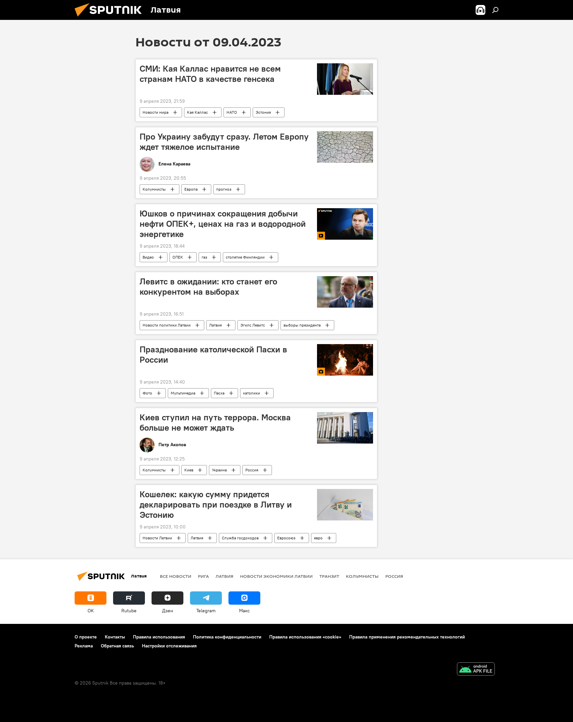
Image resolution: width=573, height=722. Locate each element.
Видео (148, 257)
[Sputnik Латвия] (111, 18)
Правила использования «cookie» (305, 637)
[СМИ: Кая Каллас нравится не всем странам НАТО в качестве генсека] (345, 79)
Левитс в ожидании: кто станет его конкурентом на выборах (208, 286)
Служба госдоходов (240, 537)
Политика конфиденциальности (227, 637)
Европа (191, 189)
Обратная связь (117, 646)
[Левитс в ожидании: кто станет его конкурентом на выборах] (345, 292)
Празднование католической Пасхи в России (213, 354)
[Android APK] (475, 669)
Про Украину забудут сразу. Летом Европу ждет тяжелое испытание (224, 141)
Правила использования (159, 637)
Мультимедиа (183, 393)
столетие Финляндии (245, 257)
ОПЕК (177, 257)
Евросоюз (286, 537)
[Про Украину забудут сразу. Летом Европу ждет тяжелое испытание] (345, 147)
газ (204, 257)
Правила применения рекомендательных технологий (407, 637)
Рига (203, 576)
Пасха (219, 393)
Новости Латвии (157, 537)
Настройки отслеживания (169, 646)
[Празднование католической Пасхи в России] (345, 360)
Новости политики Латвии (167, 325)
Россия (251, 469)
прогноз (223, 189)
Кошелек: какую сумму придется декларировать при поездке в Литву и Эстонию (216, 504)
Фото (147, 393)
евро (318, 537)
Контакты (115, 637)
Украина (219, 469)
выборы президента (302, 325)
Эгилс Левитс (252, 325)
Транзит (329, 576)
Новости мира (155, 112)
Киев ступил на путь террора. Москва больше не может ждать (215, 422)
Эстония (263, 112)
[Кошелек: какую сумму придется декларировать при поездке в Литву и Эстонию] (345, 504)
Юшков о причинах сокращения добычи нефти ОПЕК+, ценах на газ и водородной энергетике (223, 223)
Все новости (175, 576)
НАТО (231, 112)
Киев (188, 469)
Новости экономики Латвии (276, 576)
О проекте (86, 637)
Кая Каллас (197, 112)
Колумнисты (154, 189)
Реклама (84, 646)
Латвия (215, 325)
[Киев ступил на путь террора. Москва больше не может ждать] (345, 428)
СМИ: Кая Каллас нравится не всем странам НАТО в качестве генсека (210, 73)
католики (251, 393)
